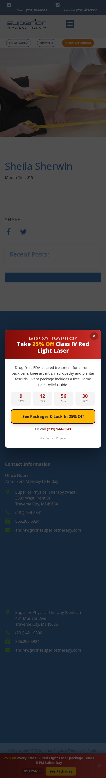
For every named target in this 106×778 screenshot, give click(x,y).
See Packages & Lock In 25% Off (53, 416)
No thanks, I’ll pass (53, 438)
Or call (53, 428)
